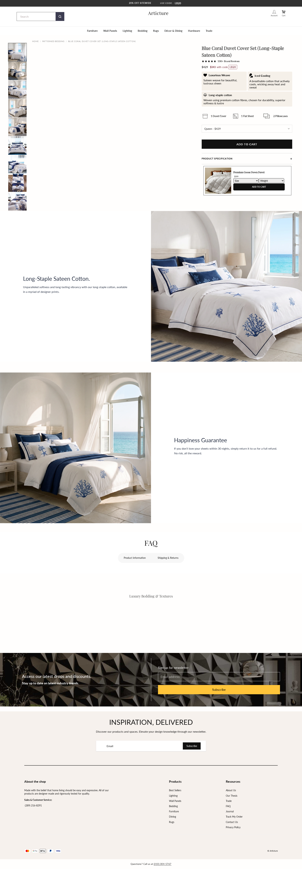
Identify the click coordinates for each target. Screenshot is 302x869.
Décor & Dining (173, 30)
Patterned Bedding (53, 41)
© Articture (272, 850)
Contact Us (232, 822)
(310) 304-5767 (162, 864)
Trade (209, 30)
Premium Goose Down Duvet (249, 172)
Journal (230, 811)
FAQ (228, 806)
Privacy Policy (233, 827)
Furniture (92, 30)
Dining (172, 816)
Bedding (143, 30)
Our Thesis (231, 795)
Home (35, 41)
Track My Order (234, 816)
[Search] (60, 16)
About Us (231, 790)
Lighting (127, 30)
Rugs (156, 30)
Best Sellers (175, 790)
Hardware (194, 30)
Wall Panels (110, 30)
